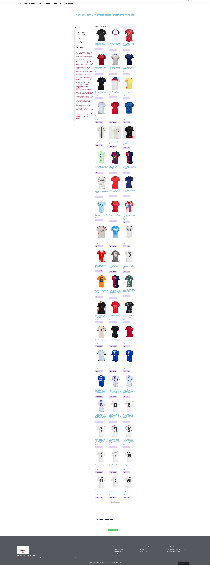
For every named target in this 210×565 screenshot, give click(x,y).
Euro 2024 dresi (85, 55)
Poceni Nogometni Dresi (82, 86)
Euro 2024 (80, 34)
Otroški (79, 38)
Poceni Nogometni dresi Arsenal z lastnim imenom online (84, 92)
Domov (19, 3)
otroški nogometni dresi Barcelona (85, 79)
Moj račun (61, 3)
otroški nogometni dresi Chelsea (81, 81)
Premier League (32, 3)
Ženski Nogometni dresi (86, 118)
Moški (79, 37)
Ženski (79, 42)
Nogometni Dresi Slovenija (81, 71)
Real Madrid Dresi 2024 (80, 114)
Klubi (79, 35)
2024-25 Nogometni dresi (81, 49)
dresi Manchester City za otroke (86, 52)
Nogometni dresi (84, 64)
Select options (99, 48)
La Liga (40, 3)
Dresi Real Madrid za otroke (82, 53)
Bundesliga (48, 3)
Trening (79, 41)
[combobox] (84, 27)
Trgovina (25, 3)
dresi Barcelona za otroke (83, 51)
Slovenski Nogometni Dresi (84, 116)
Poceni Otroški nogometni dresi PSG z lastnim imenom (84, 112)
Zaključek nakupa (69, 3)
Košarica (55, 3)
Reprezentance (81, 39)
